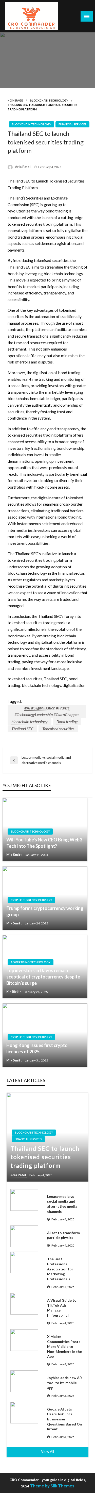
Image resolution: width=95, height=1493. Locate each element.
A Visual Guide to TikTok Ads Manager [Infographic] (62, 1307)
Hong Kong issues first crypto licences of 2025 (37, 1048)
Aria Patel (23, 167)
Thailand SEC (22, 728)
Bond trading (67, 721)
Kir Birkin (14, 992)
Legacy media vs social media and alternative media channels (62, 1204)
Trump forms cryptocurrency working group (44, 911)
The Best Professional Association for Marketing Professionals (60, 1269)
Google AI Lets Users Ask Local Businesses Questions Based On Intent (64, 1419)
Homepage (15, 100)
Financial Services (72, 124)
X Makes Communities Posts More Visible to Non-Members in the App (64, 1346)
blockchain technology (29, 721)
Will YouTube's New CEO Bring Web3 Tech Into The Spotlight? (44, 843)
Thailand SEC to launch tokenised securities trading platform (44, 1157)
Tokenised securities (58, 728)
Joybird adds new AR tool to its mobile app (64, 1382)
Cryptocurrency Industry (31, 900)
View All (47, 1451)
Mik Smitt (14, 855)
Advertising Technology (30, 962)
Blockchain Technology (49, 100)
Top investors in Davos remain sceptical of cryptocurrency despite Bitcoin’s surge (43, 977)
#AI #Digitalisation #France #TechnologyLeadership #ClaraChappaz (46, 711)
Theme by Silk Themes (52, 1485)
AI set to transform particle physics (63, 1235)
